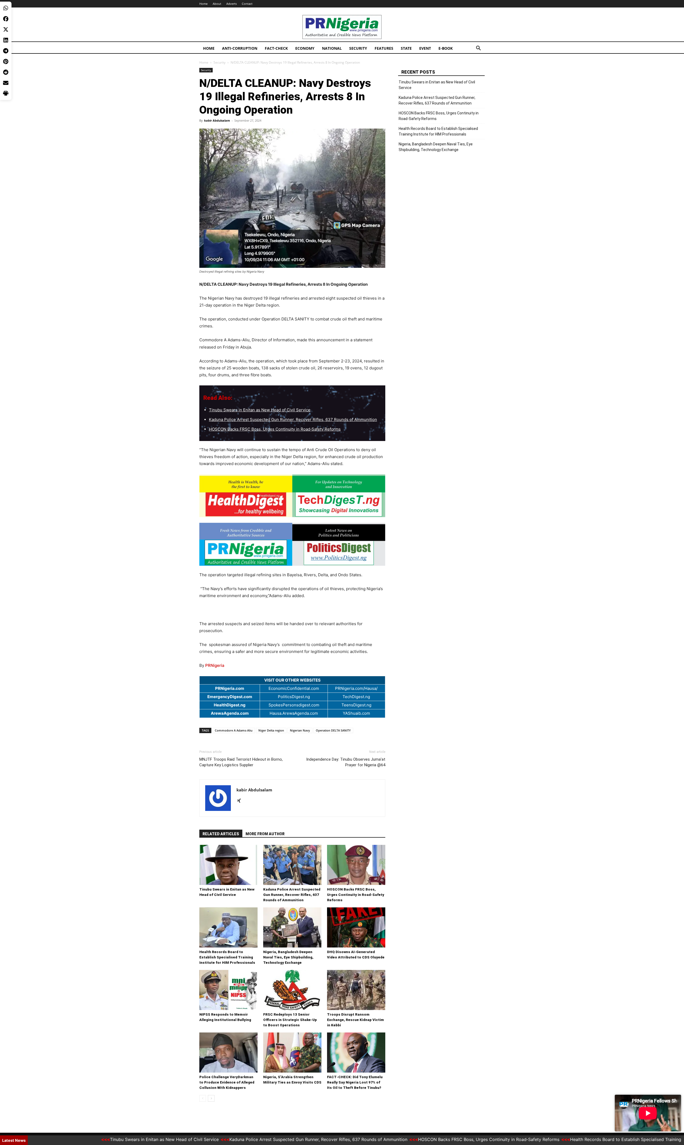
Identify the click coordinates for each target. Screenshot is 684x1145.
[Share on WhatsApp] (5, 8)
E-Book (445, 48)
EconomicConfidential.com (294, 688)
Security (358, 48)
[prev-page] (202, 1098)
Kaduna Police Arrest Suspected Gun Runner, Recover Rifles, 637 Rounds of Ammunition (293, 419)
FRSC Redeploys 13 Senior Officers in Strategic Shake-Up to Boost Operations (290, 1019)
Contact (247, 4)
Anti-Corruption (239, 48)
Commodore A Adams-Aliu (233, 730)
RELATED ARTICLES (221, 834)
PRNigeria (214, 665)
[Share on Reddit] (5, 72)
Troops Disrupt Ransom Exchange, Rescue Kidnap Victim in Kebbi (355, 1019)
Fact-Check (276, 48)
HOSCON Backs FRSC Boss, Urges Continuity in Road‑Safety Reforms (275, 429)
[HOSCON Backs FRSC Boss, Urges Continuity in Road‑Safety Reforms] (356, 865)
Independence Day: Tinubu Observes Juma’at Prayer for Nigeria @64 (345, 762)
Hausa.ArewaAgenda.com (294, 713)
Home (203, 4)
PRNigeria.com (229, 688)
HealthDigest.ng (230, 704)
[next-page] (211, 1098)
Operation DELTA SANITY (333, 730)
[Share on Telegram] (5, 51)
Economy (304, 48)
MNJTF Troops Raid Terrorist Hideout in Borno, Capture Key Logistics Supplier (241, 762)
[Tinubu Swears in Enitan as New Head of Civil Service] (228, 865)
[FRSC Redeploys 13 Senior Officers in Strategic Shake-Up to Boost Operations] (292, 990)
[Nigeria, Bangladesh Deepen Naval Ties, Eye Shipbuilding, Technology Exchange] (292, 927)
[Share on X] (5, 29)
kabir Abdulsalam (217, 120)
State (406, 48)
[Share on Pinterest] (5, 61)
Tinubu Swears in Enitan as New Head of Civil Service (259, 409)
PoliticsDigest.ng (294, 696)
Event (425, 48)
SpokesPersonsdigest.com (294, 704)
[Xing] (240, 801)
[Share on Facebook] (5, 18)
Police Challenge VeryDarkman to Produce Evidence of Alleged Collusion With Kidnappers (226, 1082)
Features (384, 48)
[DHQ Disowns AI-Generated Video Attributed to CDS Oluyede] (356, 927)
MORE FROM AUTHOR (265, 834)
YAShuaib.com (356, 713)
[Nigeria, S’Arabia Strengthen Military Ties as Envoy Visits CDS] (292, 1052)
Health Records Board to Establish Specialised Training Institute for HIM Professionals (227, 957)
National (332, 48)
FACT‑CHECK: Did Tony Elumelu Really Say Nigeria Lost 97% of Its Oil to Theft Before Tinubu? (355, 1082)
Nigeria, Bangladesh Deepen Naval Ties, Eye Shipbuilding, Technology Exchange (288, 957)
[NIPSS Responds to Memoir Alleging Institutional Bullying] (228, 990)
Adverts (231, 4)
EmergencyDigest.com (229, 696)
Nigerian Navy (300, 730)
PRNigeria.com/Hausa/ (356, 688)
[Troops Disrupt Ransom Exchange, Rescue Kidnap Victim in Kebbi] (356, 990)
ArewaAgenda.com (230, 713)
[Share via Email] (5, 83)
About (217, 4)
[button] (478, 48)
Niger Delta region (271, 730)
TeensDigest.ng (356, 704)
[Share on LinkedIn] (5, 40)
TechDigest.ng (356, 696)
